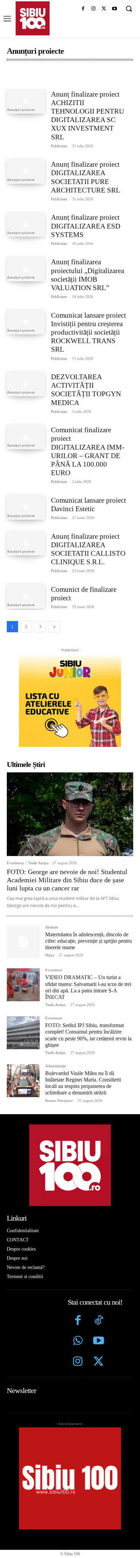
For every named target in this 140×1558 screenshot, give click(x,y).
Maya (49, 955)
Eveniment (15, 863)
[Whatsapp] (78, 1341)
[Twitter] (98, 1362)
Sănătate (51, 927)
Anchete (99, 76)
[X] (104, 9)
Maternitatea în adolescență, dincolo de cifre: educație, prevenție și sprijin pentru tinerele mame (88, 941)
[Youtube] (114, 9)
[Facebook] (83, 9)
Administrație (27, 76)
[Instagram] (93, 9)
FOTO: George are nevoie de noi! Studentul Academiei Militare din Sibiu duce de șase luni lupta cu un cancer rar (67, 880)
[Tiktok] (98, 1321)
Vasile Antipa (38, 863)
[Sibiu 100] (33, 18)
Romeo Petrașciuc (59, 1101)
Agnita (65, 76)
